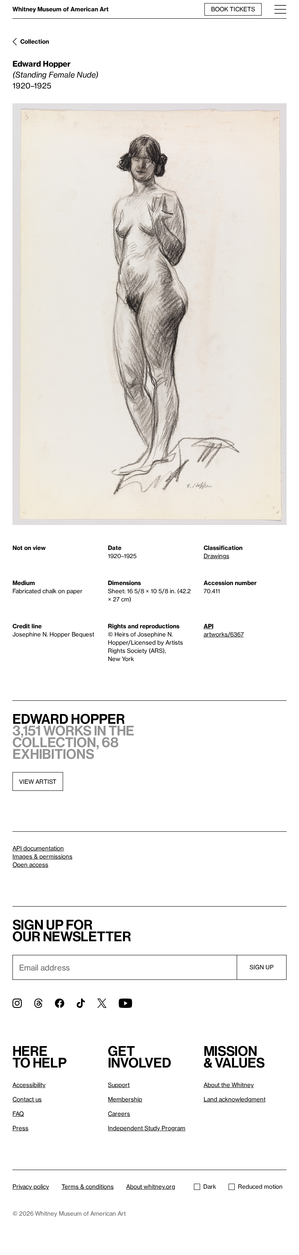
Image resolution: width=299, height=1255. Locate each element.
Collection (34, 41)
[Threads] (38, 1003)
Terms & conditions (88, 1186)
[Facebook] (59, 1003)
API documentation (38, 848)
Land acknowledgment (235, 1099)
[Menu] (280, 9)
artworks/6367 (224, 634)
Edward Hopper (41, 63)
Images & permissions (42, 856)
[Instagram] (17, 1003)
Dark (209, 1186)
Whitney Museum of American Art (60, 8)
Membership (125, 1099)
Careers (119, 1113)
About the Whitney (229, 1084)
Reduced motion (260, 1186)
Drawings (216, 555)
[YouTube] (125, 1003)
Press (20, 1127)
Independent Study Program (146, 1127)
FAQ (18, 1113)
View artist (37, 781)
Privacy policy (30, 1186)
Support (119, 1084)
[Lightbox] (149, 314)
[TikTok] (80, 1003)
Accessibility (29, 1084)
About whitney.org (150, 1186)
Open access (30, 864)
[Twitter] (102, 1003)
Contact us (27, 1099)
